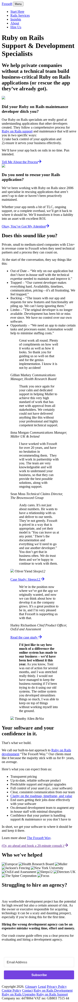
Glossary (31, 986)
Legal (42, 986)
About (14, 23)
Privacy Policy (57, 986)
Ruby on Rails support (17, 131)
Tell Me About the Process (20, 162)
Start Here (17, 11)
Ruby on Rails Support (52, 994)
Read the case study (24, 637)
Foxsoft (7, 4)
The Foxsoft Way (38, 838)
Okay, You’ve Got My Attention (24, 226)
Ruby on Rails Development (53, 990)
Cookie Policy (11, 990)
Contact (27, 990)
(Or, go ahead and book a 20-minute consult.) (33, 845)
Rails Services (20, 15)
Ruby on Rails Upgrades (19, 994)
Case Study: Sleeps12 (25, 579)
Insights (15, 19)
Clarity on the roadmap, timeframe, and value (41, 796)
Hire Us (15, 27)
